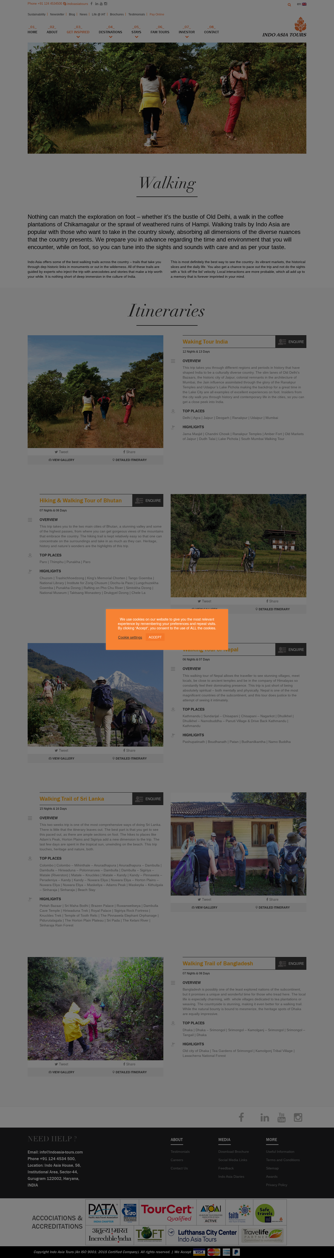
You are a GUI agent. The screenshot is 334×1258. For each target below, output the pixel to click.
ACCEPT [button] (155, 637)
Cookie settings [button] (130, 637)
